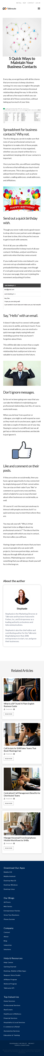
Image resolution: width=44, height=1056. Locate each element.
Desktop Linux (9, 889)
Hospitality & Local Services (14, 1022)
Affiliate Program (10, 979)
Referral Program (10, 984)
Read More (8, 714)
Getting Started (10, 967)
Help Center (8, 962)
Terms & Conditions (22, 1045)
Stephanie (9, 709)
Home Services (9, 1001)
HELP (24, 3)
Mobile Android (9, 876)
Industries (8, 945)
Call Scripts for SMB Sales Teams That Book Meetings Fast (20, 749)
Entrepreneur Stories (12, 911)
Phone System (9, 919)
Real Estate (8, 1010)
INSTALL (18, 3)
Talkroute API (9, 988)
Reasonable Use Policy (18, 1043)
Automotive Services (12, 1031)
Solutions (7, 949)
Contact (7, 932)
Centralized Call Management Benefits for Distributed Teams (22, 794)
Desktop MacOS (10, 880)
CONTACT (30, 3)
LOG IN (38, 3)
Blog (5, 941)
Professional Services (12, 1005)
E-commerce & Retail (12, 1027)
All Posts (7, 902)
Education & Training (12, 1035)
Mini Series (8, 906)
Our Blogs (9, 898)
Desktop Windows (11, 885)
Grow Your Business (11, 915)
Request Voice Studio (12, 975)
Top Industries (11, 997)
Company (8, 928)
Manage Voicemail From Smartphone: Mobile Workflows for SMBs (20, 839)
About (6, 936)
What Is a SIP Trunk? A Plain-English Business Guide (19, 704)
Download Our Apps (14, 868)
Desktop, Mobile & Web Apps (15, 971)
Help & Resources (13, 958)
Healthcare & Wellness (12, 1014)
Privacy (31, 1043)
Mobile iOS (8, 872)
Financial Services (10, 1018)
